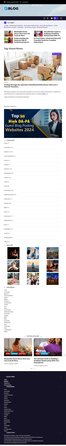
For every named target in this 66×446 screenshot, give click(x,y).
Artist (5, 143)
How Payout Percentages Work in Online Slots (15, 442)
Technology (7, 229)
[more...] (44, 94)
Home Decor (7, 199)
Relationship (7, 220)
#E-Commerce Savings (30, 27)
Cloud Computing (8, 156)
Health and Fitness (8, 194)
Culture (6, 160)
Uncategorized (7, 237)
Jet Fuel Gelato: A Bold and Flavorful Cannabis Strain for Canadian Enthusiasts (47, 40)
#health (6, 25)
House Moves (11, 97)
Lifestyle (6, 203)
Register (6, 381)
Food (5, 181)
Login (5, 379)
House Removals (19, 97)
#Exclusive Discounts (42, 27)
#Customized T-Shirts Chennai (31, 25)
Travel (5, 233)
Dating (5, 164)
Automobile (7, 147)
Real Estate (7, 216)
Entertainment (7, 173)
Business (6, 82)
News (5, 212)
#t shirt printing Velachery (46, 25)
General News (7, 190)
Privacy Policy (7, 385)
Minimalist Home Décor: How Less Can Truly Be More (22, 33)
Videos (5, 241)
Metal (5, 207)
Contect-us (7, 383)
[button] (1, 355)
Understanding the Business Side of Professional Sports (21, 40)
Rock (5, 224)
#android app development (16, 25)
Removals (26, 97)
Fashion (6, 177)
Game (5, 186)
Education (6, 169)
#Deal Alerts (21, 27)
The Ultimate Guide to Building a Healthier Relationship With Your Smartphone (53, 34)
